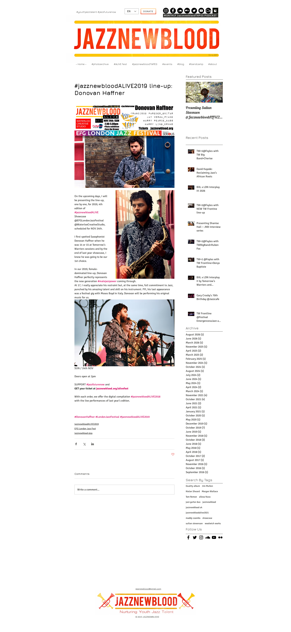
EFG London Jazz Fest (85, 428)
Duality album (193, 486)
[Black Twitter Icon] (194, 537)
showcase (207, 518)
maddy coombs (193, 518)
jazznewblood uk (194, 507)
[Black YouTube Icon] (214, 537)
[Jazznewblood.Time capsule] (166, 10)
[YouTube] (201, 10)
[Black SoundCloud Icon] (207, 537)
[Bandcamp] (187, 10)
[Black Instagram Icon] (201, 537)
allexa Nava (205, 496)
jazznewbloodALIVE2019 (86, 424)
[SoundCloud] (180, 10)
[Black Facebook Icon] (188, 537)
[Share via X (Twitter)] (84, 444)
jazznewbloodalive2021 (197, 512)
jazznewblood (209, 502)
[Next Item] (217, 92)
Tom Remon (191, 496)
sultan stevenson (194, 523)
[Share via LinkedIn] (92, 444)
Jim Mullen (207, 486)
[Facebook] (173, 10)
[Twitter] (194, 10)
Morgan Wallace (210, 491)
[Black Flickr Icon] (220, 537)
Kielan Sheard (193, 491)
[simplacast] (215, 10)
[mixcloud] (208, 10)
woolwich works (213, 523)
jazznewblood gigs (83, 433)
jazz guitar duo (193, 502)
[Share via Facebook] (76, 444)
